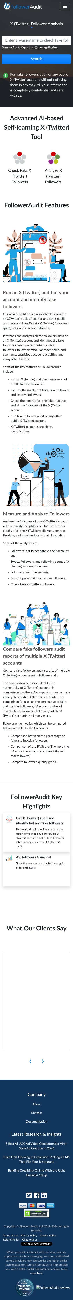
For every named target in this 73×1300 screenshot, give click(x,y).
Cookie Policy (48, 1235)
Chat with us (29, 1239)
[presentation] (30, 1061)
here (39, 1273)
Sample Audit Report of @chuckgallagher (29, 47)
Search (36, 59)
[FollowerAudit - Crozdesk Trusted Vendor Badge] (24, 1287)
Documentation (36, 1121)
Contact (36, 1112)
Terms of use (10, 1235)
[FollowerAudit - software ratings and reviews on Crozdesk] (53, 1287)
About (36, 1104)
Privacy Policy (29, 1235)
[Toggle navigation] (65, 6)
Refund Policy (11, 1239)
